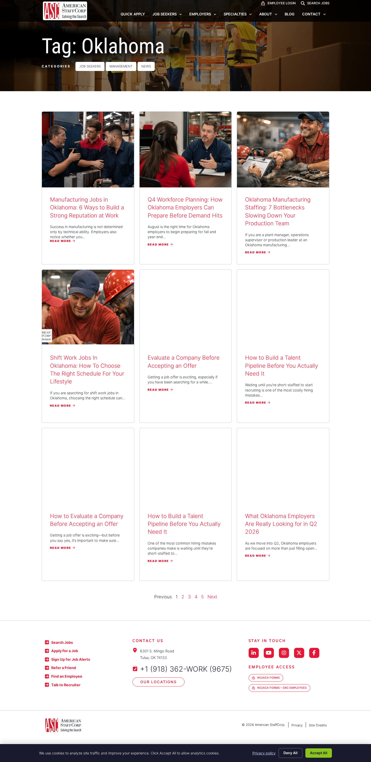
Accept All (318, 753)
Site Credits (318, 725)
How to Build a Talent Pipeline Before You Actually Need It (281, 365)
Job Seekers (164, 14)
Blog (290, 14)
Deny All (290, 753)
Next (212, 596)
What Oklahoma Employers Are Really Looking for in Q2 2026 (281, 523)
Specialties (235, 14)
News (146, 66)
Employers (200, 14)
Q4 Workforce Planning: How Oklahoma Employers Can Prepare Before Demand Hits (185, 207)
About (265, 14)
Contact (311, 14)
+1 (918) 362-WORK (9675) (186, 669)
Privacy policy (264, 753)
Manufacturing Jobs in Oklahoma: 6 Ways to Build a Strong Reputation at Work (87, 207)
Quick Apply (133, 14)
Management (121, 66)
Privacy (297, 725)
